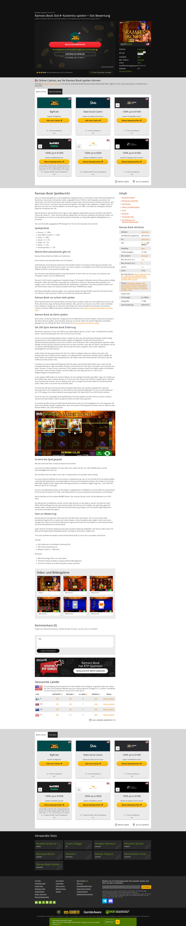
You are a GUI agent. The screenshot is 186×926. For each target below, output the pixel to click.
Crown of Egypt (74, 843)
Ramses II (71, 853)
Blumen (134, 285)
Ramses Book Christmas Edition (137, 853)
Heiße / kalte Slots (40, 894)
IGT (67, 846)
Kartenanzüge (126, 287)
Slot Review (126, 204)
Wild (129, 279)
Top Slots (38, 881)
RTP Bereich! (141, 53)
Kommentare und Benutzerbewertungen (130, 221)
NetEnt (38, 846)
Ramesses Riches (45, 853)
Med (139, 57)
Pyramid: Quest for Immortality (49, 843)
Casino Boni (59, 883)
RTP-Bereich (136, 278)
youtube (39, 901)
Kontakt (58, 892)
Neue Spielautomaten (42, 897)
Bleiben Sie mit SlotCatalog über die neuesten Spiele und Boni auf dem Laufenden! (125, 882)
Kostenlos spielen (75, 54)
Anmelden (146, 887)
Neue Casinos (60, 886)
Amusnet (98, 846)
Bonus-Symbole (140, 274)
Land (124, 210)
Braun (140, 285)
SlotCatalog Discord (110, 900)
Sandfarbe (143, 288)
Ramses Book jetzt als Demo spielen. (86, 323)
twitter (43, 901)
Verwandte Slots (128, 217)
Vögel (130, 290)
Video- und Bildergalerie (131, 207)
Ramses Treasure (104, 853)
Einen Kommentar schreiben (102, 72)
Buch (145, 285)
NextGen (39, 857)
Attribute (125, 214)
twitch (50, 901)
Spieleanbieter (39, 892)
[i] (61, 694)
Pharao (130, 288)
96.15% (140, 52)
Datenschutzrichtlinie (84, 889)
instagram (47, 901)
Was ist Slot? (82, 881)
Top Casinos (60, 881)
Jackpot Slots (39, 886)
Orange (124, 288)
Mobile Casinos (61, 889)
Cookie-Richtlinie (82, 892)
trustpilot (54, 901)
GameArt (98, 857)
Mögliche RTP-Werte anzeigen (90, 671)
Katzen (134, 287)
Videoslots (145, 239)
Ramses (136, 288)
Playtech (127, 846)
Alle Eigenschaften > (125, 71)
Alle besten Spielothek (130, 201)
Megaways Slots (40, 889)
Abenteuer (131, 283)
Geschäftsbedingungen (84, 886)
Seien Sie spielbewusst (56, 130)
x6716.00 (140, 60)
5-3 (142, 267)
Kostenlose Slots (40, 883)
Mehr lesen (109, 922)
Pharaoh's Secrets (133, 843)
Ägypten (138, 283)
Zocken (134, 279)
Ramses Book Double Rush (49, 864)
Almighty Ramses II (105, 843)
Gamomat (141, 49)
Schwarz (124, 290)
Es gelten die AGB (49, 172)
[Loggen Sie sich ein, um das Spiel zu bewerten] (41, 72)
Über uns (80, 883)
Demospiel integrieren (107, 67)
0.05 (142, 259)
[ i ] (140, 63)
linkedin (36, 901)
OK (117, 922)
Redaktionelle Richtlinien (85, 894)
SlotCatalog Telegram (104, 900)
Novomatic (69, 857)
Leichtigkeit (142, 287)
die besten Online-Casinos (50, 84)
